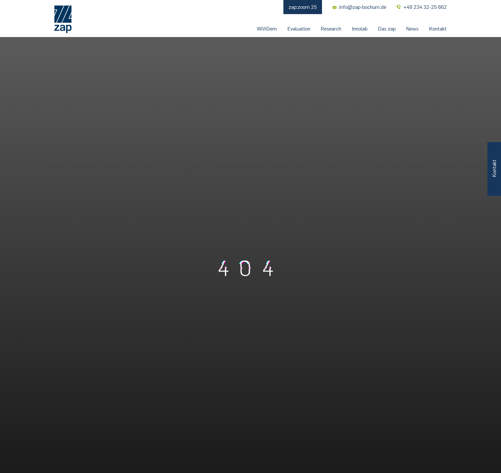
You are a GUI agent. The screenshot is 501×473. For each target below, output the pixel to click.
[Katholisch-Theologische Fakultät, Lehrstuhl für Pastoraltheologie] (62, 19)
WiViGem (267, 29)
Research (331, 29)
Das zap (387, 29)
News (412, 29)
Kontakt (438, 29)
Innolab (359, 29)
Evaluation (298, 29)
